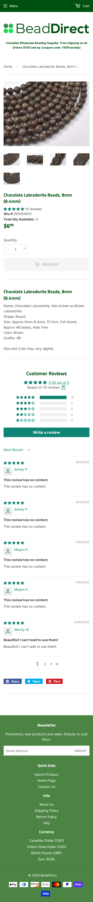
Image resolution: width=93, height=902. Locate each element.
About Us (46, 804)
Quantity (10, 240)
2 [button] (45, 664)
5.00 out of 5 (59, 382)
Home (8, 66)
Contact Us (46, 787)
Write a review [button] (46, 432)
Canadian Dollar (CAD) (46, 840)
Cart (85, 6)
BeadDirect (49, 875)
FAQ (46, 823)
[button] (14, 209)
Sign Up (80, 751)
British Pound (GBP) (46, 853)
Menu (14, 6)
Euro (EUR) (46, 859)
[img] (14, 463)
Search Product (46, 774)
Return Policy (46, 817)
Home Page (46, 780)
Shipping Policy (47, 810)
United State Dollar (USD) (46, 847)
